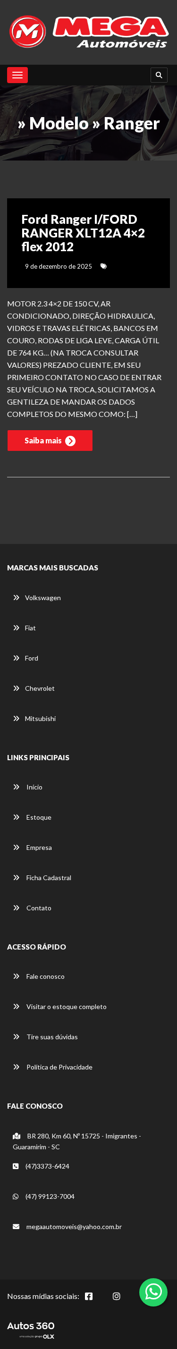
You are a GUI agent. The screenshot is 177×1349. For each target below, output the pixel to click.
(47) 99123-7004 (49, 1196)
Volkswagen (43, 598)
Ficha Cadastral (48, 878)
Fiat (30, 628)
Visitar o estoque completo (66, 1006)
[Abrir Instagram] (124, 1301)
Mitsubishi (40, 718)
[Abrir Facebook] (96, 1301)
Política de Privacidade (59, 1067)
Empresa (38, 847)
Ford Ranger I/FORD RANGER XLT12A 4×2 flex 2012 (83, 233)
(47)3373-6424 (46, 1166)
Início (33, 787)
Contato (38, 908)
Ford (31, 658)
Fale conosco (45, 976)
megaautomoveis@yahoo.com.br (74, 1226)
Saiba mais (44, 440)
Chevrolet (40, 688)
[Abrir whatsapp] (153, 1291)
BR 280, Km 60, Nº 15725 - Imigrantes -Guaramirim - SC (77, 1141)
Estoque (38, 817)
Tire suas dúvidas (51, 1037)
